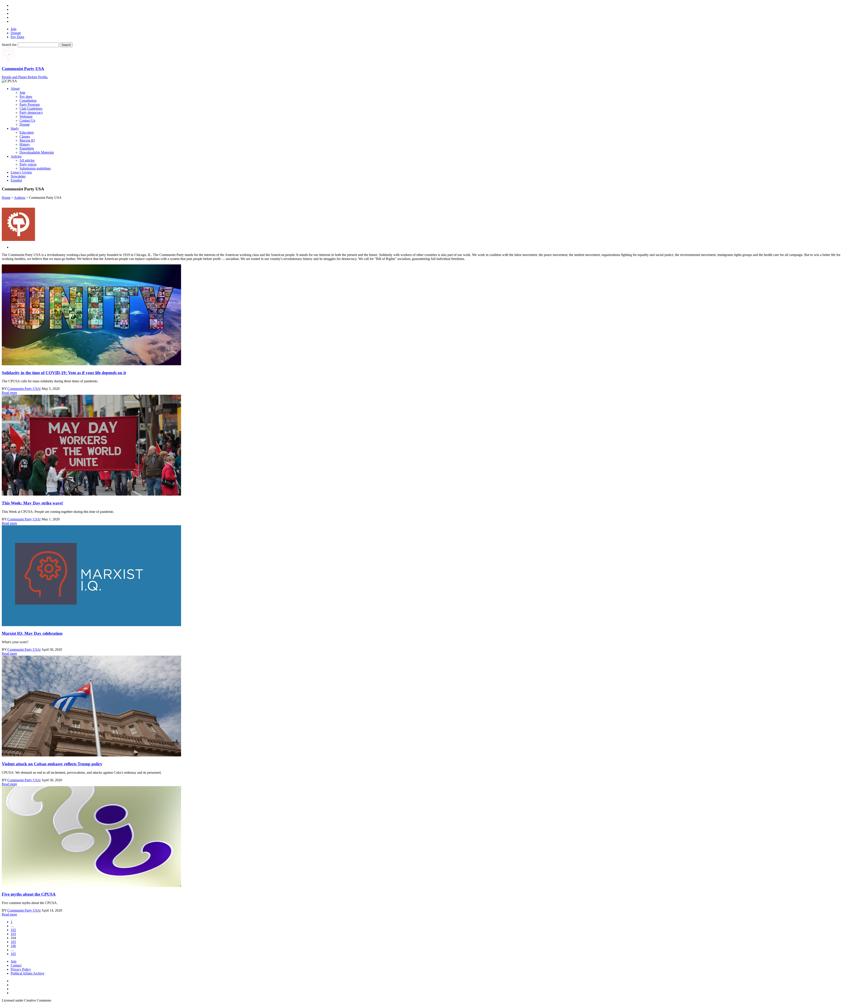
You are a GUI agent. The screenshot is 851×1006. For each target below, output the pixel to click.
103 (13, 934)
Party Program (30, 104)
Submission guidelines (35, 168)
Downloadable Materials (37, 152)
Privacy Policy (21, 969)
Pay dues (26, 96)
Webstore (26, 116)
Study (15, 128)
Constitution (28, 100)
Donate (16, 33)
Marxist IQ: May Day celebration (32, 633)
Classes (25, 136)
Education (27, 132)
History (25, 144)
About (15, 88)
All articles (27, 160)
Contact (16, 965)
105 (13, 942)
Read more (9, 393)
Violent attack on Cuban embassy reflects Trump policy (52, 764)
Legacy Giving (21, 172)
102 (13, 930)
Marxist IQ (27, 140)
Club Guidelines (31, 108)
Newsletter (18, 176)
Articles (16, 156)
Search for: (9, 45)
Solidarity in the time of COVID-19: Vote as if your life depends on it (64, 372)
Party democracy (31, 112)
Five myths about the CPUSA (29, 894)
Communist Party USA (24, 389)
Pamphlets (27, 148)
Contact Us (27, 120)
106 (13, 946)
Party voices (28, 164)
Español (16, 180)
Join (13, 29)
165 (13, 954)
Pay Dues (17, 37)
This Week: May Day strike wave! (32, 503)
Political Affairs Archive (27, 973)
